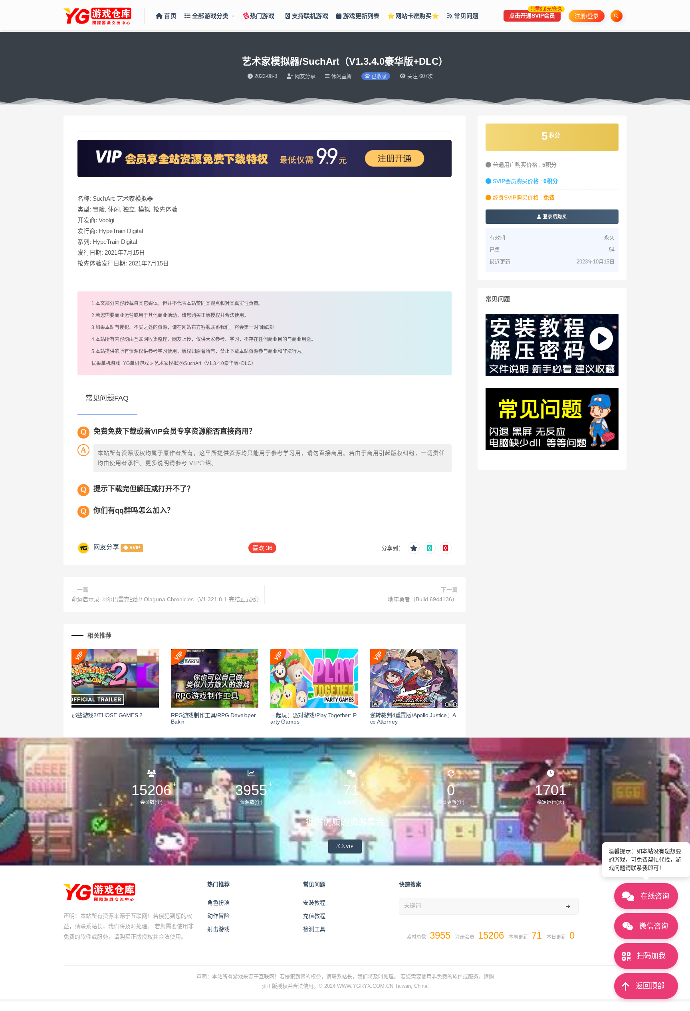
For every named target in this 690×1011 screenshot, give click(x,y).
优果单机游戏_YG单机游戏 (120, 363)
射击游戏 (218, 929)
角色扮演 (218, 902)
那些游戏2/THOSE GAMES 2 (107, 715)
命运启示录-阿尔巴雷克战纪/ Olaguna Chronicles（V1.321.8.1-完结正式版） (165, 599)
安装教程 (314, 902)
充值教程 (314, 916)
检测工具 (314, 929)
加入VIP (345, 846)
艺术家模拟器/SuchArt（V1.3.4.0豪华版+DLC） (205, 363)
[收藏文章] (414, 548)
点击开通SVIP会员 (535, 14)
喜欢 (262, 547)
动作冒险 (218, 916)
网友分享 (106, 547)
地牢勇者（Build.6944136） (423, 599)
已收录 (378, 76)
